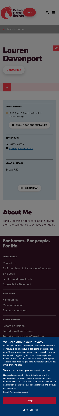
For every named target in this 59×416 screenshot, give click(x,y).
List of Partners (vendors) (15, 392)
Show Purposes (30, 409)
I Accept (29, 400)
